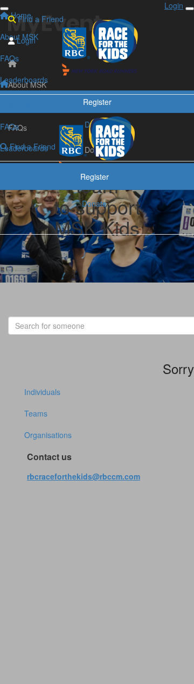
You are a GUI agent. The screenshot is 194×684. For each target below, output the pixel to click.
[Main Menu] (4, 8)
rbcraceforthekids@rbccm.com (83, 476)
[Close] (189, 8)
